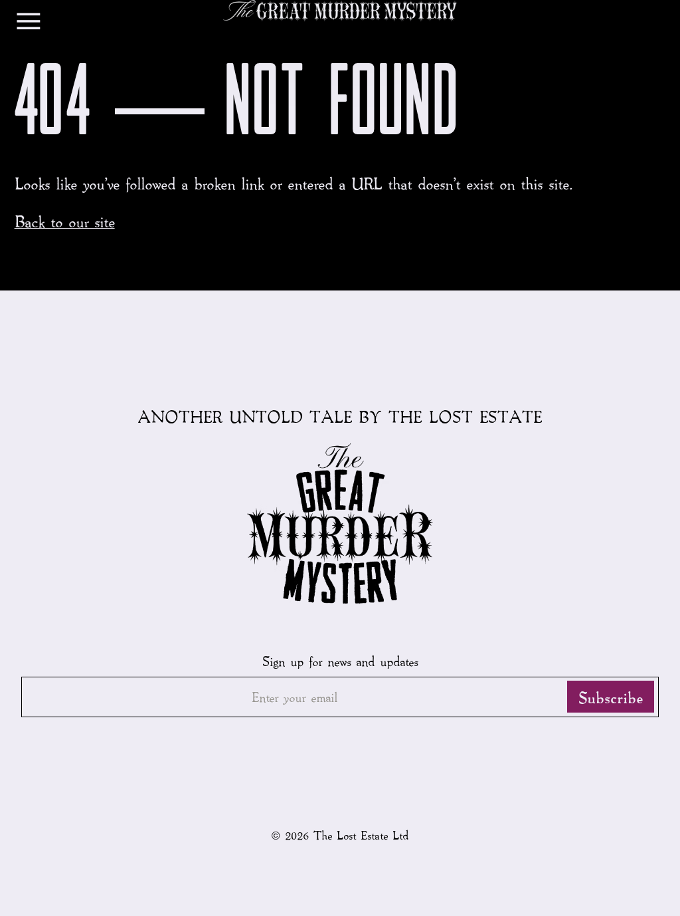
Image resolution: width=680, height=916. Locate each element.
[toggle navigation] (28, 24)
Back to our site (65, 221)
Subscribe (610, 696)
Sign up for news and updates (340, 661)
